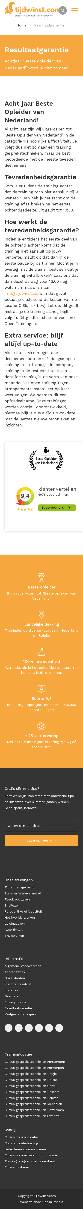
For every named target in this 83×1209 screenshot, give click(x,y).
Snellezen (12, 905)
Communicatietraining (21, 1143)
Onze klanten (15, 978)
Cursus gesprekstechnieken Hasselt (32, 1092)
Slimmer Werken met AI (23, 893)
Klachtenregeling (17, 984)
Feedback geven (17, 899)
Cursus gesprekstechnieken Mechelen (33, 1104)
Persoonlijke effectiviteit (23, 911)
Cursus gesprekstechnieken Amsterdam (35, 1061)
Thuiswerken (14, 935)
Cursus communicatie (21, 1137)
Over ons (11, 996)
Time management (19, 887)
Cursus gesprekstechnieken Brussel (32, 1080)
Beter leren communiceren (25, 1149)
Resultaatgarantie (18, 1008)
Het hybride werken (20, 917)
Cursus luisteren (17, 1167)
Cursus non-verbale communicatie (31, 1155)
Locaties (11, 990)
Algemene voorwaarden (23, 966)
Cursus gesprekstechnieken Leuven (31, 1098)
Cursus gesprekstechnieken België (31, 1074)
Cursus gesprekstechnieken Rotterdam (34, 1110)
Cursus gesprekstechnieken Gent (30, 1086)
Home (21, 25)
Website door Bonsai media (41, 1202)
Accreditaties (15, 972)
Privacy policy (15, 1002)
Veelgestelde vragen (20, 1014)
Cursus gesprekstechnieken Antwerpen (34, 1067)
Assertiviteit (14, 929)
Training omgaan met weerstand (30, 1161)
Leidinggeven (15, 923)
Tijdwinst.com (45, 1196)
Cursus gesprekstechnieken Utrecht (32, 1116)
